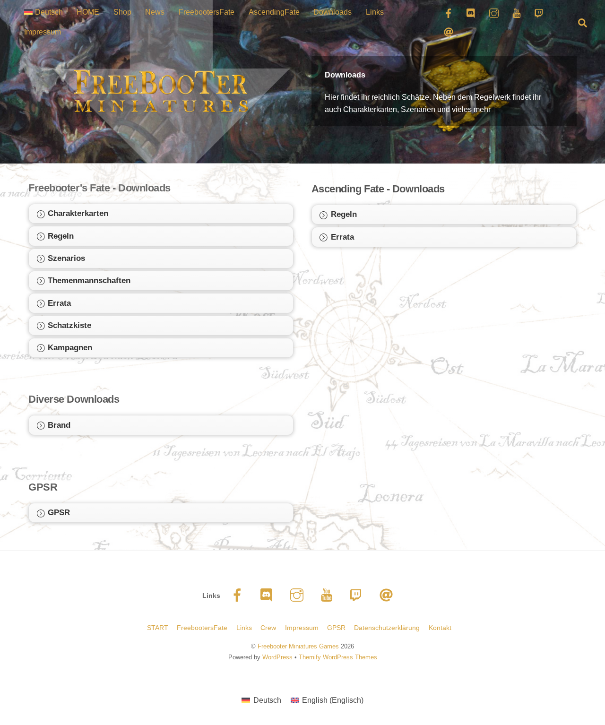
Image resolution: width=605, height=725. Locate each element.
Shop (122, 12)
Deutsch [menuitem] (267, 700)
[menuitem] (43, 12)
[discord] (269, 595)
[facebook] (239, 595)
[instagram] (298, 595)
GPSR (336, 627)
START (157, 627)
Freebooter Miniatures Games (298, 646)
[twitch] (358, 595)
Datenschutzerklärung (387, 627)
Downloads (332, 12)
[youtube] (328, 595)
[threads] (388, 595)
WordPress (277, 657)
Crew (268, 627)
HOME (88, 12)
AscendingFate (274, 12)
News (154, 12)
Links (375, 12)
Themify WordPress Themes (338, 657)
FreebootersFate (206, 12)
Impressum (42, 32)
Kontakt (440, 627)
